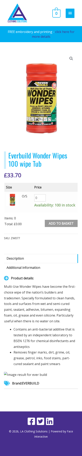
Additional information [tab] (23, 267)
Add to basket (61, 223)
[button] (71, 58)
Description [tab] (15, 258)
